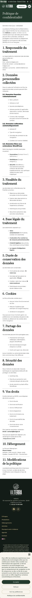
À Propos (5, 516)
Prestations (5, 519)
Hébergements (7, 523)
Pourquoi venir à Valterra (10, 529)
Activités (4, 526)
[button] (29, 554)
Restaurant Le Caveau (21, 2)
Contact (4, 536)
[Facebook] (27, 2)
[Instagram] (30, 2)
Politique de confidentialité (16, 595)
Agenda (4, 532)
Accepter (16, 582)
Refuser (16, 587)
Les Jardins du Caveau (12, 2)
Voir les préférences (16, 592)
